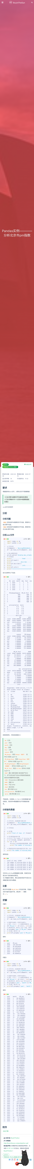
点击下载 (5, 1131)
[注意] (2, 886)
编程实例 (28, 464)
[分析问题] (2, 519)
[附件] (2, 1127)
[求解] (2, 900)
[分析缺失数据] (2, 809)
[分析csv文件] (2, 535)
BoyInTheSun (15, 1138)
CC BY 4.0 (10, 1148)
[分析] (2, 513)
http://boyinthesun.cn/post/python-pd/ (16, 1143)
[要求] (2, 487)
